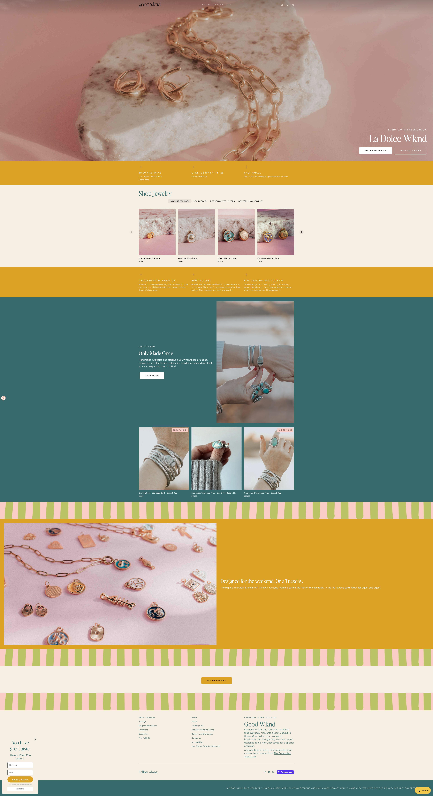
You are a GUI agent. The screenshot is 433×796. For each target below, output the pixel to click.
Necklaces (143, 730)
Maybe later (20, 789)
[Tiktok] (265, 772)
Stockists (282, 788)
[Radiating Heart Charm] (157, 232)
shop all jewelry (410, 150)
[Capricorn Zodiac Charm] (275, 232)
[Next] (301, 232)
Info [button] (194, 717)
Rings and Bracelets (148, 725)
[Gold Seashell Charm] (196, 232)
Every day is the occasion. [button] (260, 717)
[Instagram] (273, 772)
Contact (255, 788)
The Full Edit (144, 738)
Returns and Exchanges (202, 734)
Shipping (294, 788)
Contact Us (196, 738)
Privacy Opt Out (394, 788)
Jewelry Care (197, 725)
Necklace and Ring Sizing (202, 730)
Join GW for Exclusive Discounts (205, 746)
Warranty (355, 788)
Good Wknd (236, 788)
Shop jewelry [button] (147, 717)
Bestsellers (143, 734)
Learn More (144, 179)
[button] (206, 5)
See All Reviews (216, 680)
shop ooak (152, 375)
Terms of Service (372, 788)
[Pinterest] (269, 772)
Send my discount (20, 779)
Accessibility (196, 742)
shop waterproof (376, 150)
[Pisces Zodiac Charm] (236, 232)
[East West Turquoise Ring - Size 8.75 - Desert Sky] (216, 458)
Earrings (142, 721)
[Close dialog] (35, 739)
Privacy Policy (339, 788)
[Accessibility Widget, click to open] (3, 398)
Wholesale (268, 788)
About (194, 721)
